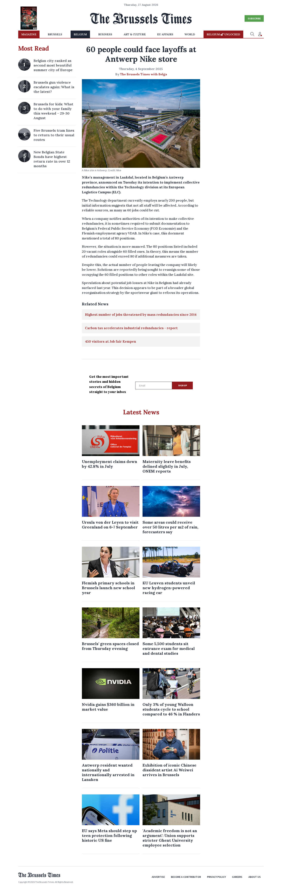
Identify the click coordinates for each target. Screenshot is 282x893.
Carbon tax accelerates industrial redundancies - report (131, 328)
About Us (254, 877)
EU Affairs (165, 34)
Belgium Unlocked (223, 34)
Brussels (55, 34)
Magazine (28, 34)
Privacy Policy (216, 877)
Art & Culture (135, 34)
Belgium (80, 34)
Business (105, 34)
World (190, 34)
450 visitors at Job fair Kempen (110, 341)
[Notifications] (260, 34)
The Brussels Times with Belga (143, 74)
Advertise (158, 877)
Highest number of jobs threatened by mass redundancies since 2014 (141, 314)
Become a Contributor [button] (186, 877)
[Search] (252, 34)
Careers (237, 877)
